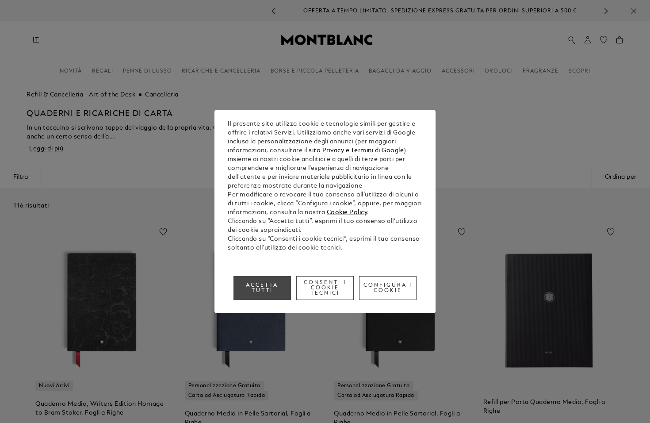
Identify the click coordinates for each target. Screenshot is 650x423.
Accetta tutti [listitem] (262, 288)
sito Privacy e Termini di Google (356, 151)
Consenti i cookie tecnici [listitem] (325, 288)
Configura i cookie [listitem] (387, 288)
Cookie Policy (347, 212)
